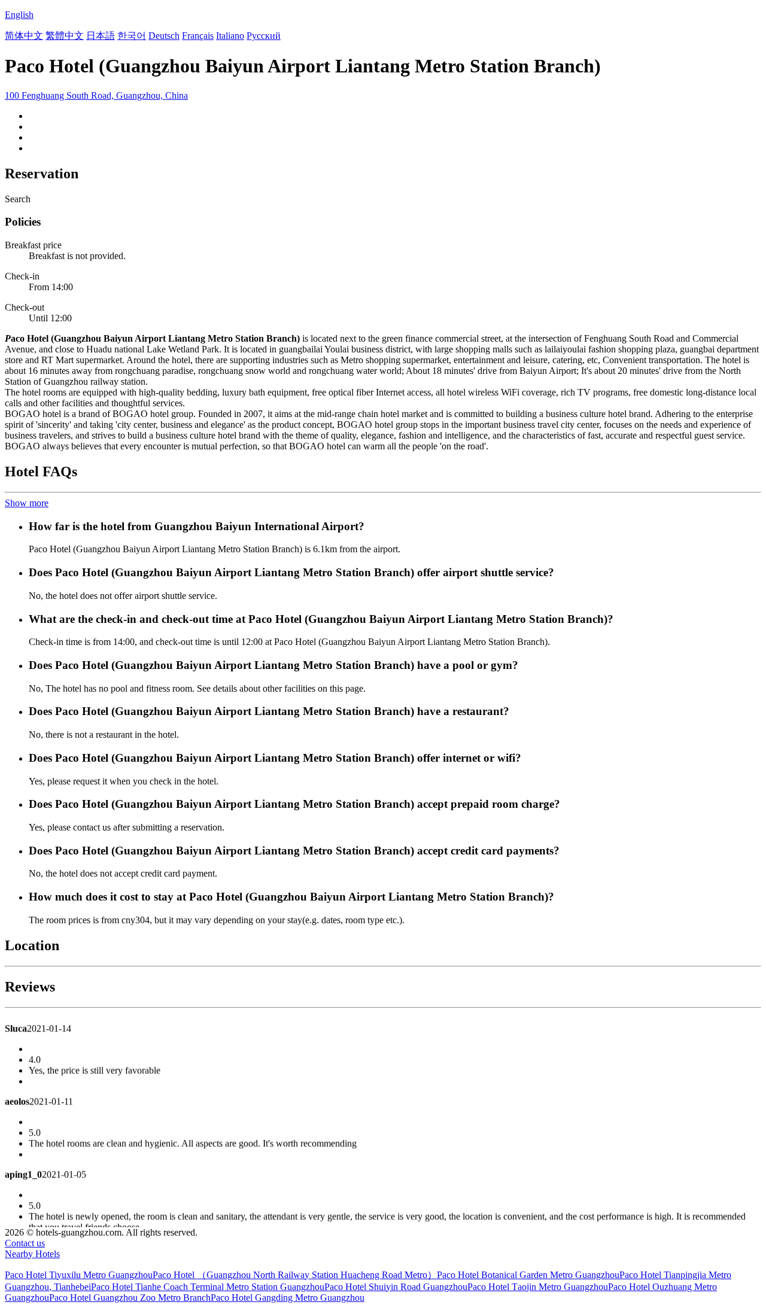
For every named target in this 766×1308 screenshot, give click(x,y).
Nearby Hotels (32, 1254)
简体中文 (24, 36)
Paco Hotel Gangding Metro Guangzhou (287, 1297)
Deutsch (164, 36)
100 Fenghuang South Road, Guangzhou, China (96, 95)
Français (198, 36)
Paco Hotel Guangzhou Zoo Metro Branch (130, 1297)
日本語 (100, 36)
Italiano (230, 36)
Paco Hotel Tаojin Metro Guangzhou (537, 1287)
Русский (264, 36)
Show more (26, 503)
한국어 (131, 36)
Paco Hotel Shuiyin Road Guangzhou (395, 1287)
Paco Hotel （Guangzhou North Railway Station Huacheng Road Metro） (295, 1275)
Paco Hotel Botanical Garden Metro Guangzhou (528, 1275)
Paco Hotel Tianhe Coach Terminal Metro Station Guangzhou (207, 1287)
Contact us (25, 1243)
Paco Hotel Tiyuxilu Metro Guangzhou (79, 1275)
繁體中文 (64, 36)
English (19, 15)
